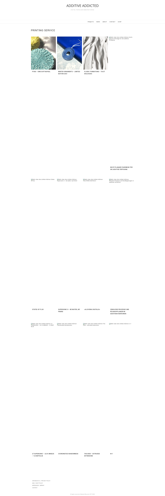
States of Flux (38, 309)
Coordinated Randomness (68, 454)
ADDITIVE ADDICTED (82, 5)
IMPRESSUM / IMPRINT (38, 485)
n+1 (111, 454)
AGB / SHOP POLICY (37, 483)
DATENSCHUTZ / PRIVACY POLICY (41, 480)
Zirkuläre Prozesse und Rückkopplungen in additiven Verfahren (119, 312)
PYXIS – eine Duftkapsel (41, 71)
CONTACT (34, 487)
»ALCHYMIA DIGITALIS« (92, 309)
